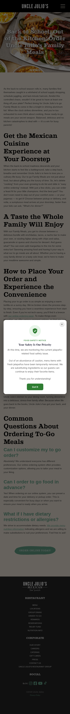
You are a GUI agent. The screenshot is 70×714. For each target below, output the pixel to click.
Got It (35, 387)
